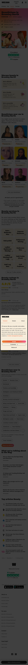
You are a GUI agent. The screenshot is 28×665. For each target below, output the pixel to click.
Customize (13, 344)
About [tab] (23, 321)
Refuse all (14, 347)
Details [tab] (14, 321)
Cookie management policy (14, 335)
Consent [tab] (5, 321)
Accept (14, 341)
